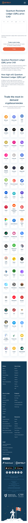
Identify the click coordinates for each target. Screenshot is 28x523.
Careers (4, 377)
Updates (16, 423)
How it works (5, 421)
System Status (17, 432)
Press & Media (5, 375)
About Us (4, 373)
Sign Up (4, 370)
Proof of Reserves (18, 428)
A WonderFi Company (14, 477)
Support (16, 437)
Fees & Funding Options (19, 434)
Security (16, 426)
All (24, 21)
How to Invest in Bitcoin (7, 426)
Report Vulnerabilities (7, 381)
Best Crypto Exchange (7, 430)
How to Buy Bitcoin (6, 423)
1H (3, 21)
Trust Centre (17, 430)
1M (16, 21)
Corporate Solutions (18, 404)
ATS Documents (6, 454)
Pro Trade (16, 398)
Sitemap (4, 384)
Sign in (4, 368)
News (16, 421)
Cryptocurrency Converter (8, 432)
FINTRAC (14, 482)
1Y (19, 21)
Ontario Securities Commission (14, 485)
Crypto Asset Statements (7, 452)
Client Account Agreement (8, 447)
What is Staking (6, 428)
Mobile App (17, 406)
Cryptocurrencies (6, 419)
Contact (4, 379)
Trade (14, 49)
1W (12, 21)
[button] (24, 2)
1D (7, 21)
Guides (16, 419)
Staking (16, 400)
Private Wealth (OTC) (18, 402)
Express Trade (17, 395)
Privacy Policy (5, 450)
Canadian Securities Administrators (14, 487)
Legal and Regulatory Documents (7, 445)
